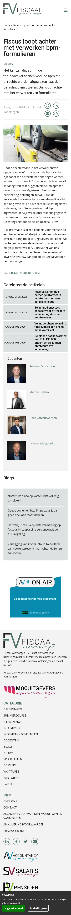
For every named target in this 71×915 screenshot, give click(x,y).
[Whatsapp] (47, 106)
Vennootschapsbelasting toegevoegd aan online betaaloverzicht (50, 327)
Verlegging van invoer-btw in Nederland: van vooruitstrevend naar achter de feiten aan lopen (35, 548)
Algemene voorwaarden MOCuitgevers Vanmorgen (32, 816)
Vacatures (11, 771)
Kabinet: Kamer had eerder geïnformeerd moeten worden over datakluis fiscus (47, 296)
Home (6, 25)
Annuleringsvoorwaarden (23, 824)
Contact (10, 807)
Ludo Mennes (38, 463)
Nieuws (8, 64)
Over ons (10, 801)
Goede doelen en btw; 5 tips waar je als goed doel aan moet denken (33, 513)
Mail (35, 841)
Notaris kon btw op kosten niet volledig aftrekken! (33, 498)
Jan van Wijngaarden (42, 437)
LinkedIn (7, 841)
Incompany (11, 728)
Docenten (11, 740)
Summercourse (14, 715)
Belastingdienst (22, 273)
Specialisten (12, 759)
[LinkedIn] (56, 106)
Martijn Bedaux (39, 386)
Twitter (25, 841)
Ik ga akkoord (13, 908)
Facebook (16, 841)
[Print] (56, 113)
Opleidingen (12, 709)
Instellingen (38, 908)
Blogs (7, 747)
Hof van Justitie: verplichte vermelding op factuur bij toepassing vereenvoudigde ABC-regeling (34, 529)
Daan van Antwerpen (43, 412)
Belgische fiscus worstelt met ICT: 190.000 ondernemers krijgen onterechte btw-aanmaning (50, 342)
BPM (37, 273)
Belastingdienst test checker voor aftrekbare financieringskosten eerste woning (49, 312)
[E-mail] (47, 113)
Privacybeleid (13, 831)
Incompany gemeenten (20, 734)
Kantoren (11, 778)
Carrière (9, 784)
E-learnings (12, 722)
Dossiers (9, 765)
